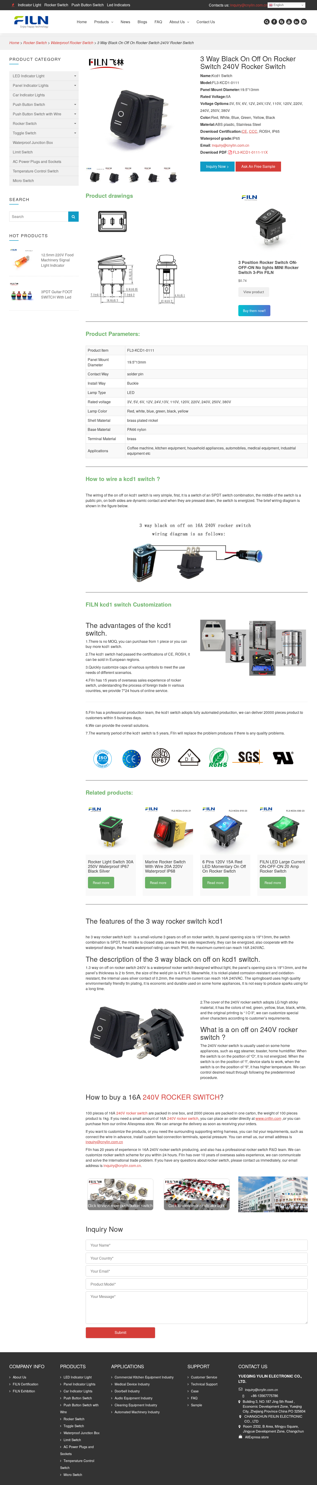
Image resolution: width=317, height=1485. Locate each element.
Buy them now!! (254, 310)
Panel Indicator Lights (31, 85)
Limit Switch (23, 152)
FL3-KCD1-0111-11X (250, 152)
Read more (101, 882)
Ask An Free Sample (258, 166)
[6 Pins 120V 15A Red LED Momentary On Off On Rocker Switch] (225, 830)
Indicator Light (29, 4)
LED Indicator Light (28, 75)
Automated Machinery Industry (137, 1412)
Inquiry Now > (217, 166)
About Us (177, 21)
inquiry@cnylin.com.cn (249, 5)
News (125, 21)
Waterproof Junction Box (33, 142)
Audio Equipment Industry (133, 1398)
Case (195, 1391)
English (278, 5)
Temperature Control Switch (35, 171)
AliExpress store (257, 1437)
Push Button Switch (87, 4)
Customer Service (204, 1377)
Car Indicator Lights (29, 94)
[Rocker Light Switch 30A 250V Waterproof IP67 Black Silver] (111, 830)
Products (101, 21)
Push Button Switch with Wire (37, 114)
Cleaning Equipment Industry (136, 1405)
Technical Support (204, 1384)
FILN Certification (25, 1384)
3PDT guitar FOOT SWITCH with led (56, 294)
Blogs (142, 21)
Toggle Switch (24, 133)
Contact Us (206, 21)
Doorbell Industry (127, 1391)
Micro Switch (23, 180)
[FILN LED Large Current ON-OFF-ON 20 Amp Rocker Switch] (282, 830)
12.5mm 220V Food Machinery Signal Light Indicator (57, 260)
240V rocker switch (132, 1113)
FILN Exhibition (24, 1391)
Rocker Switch (56, 4)
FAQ (158, 21)
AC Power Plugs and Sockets (37, 161)
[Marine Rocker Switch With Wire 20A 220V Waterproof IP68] (168, 830)
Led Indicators (118, 4)
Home (82, 21)
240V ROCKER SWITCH (181, 1097)
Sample (196, 1405)
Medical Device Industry (132, 1384)
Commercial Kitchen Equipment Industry (144, 1377)
